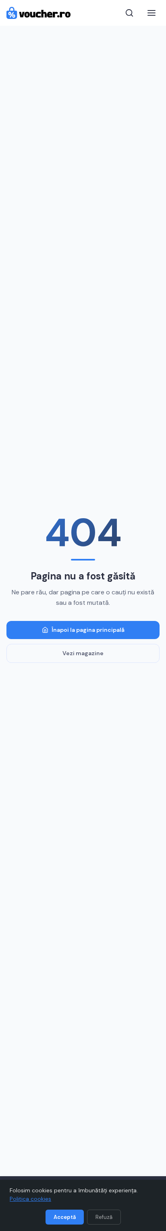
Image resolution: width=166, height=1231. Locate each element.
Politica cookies (30, 1198)
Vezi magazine (83, 653)
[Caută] (129, 13)
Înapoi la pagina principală (88, 629)
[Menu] (151, 13)
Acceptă (65, 1217)
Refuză (103, 1217)
